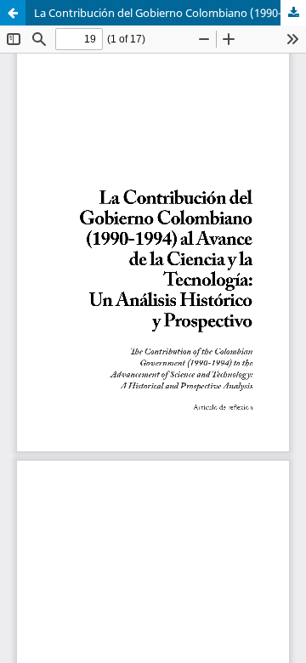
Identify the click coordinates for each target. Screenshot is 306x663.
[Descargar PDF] (293, 13)
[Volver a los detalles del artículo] (13, 13)
